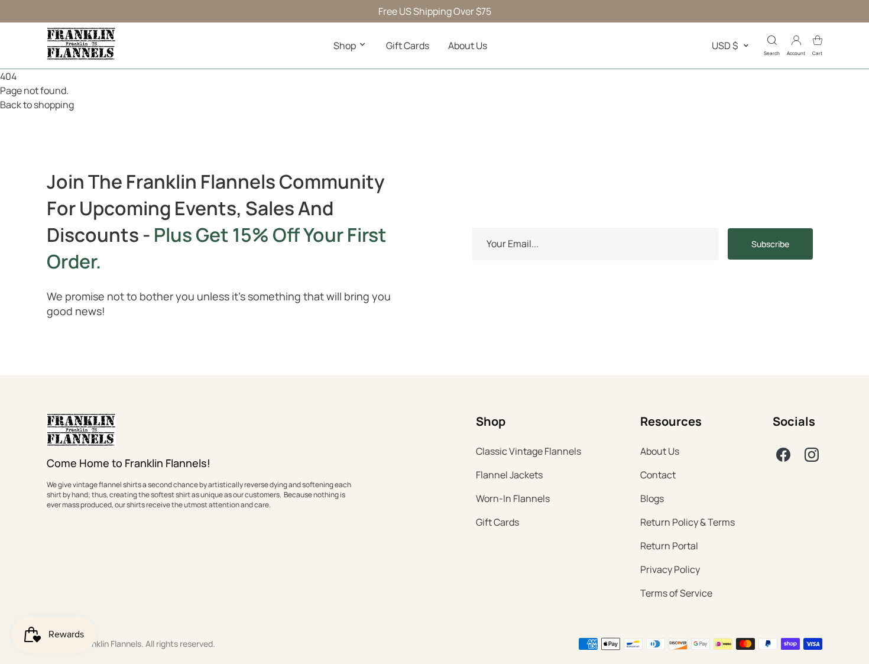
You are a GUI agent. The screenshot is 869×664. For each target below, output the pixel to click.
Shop (345, 45)
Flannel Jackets (509, 474)
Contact (658, 474)
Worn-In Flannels (513, 498)
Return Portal (669, 545)
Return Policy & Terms (687, 522)
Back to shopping (37, 104)
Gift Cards (407, 45)
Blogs (652, 498)
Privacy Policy (670, 569)
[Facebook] (783, 454)
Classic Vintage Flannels (528, 451)
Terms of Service (676, 593)
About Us (467, 45)
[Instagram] (811, 454)
